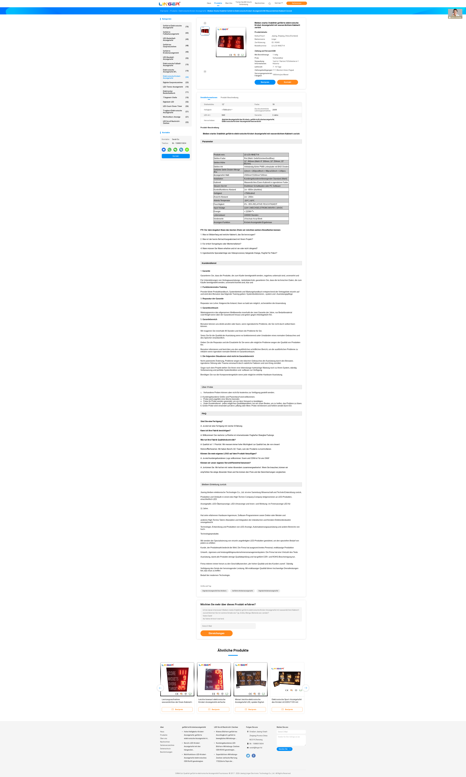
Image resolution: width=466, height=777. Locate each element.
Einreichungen (216, 633)
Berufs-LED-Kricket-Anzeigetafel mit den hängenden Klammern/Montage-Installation (192, 747)
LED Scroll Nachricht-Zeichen (176, 122)
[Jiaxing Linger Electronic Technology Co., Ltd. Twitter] (248, 756)
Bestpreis (265, 82)
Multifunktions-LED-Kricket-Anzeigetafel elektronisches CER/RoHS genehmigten (195, 757)
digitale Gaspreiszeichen (176, 82)
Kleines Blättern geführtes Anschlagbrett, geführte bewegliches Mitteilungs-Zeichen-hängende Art (226, 735)
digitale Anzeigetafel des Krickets (214, 591)
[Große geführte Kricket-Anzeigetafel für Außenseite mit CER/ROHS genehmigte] (287, 679)
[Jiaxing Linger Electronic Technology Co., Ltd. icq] (187, 149)
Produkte (163, 735)
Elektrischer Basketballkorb (176, 92)
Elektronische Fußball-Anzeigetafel (176, 64)
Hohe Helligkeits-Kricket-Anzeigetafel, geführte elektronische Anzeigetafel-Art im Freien (196, 735)
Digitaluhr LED (176, 102)
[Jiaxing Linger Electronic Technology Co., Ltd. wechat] (175, 149)
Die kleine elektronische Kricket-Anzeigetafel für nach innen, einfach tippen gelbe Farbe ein (249, 702)
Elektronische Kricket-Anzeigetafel (176, 77)
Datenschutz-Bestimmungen (166, 750)
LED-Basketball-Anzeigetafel (176, 39)
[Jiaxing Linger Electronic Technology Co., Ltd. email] (164, 149)
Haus (162, 732)
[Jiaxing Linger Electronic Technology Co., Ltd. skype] (181, 149)
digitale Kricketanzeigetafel (268, 591)
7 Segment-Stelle (176, 97)
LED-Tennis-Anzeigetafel (176, 87)
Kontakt (176, 156)
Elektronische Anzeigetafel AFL (176, 71)
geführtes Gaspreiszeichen (176, 46)
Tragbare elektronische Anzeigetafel (176, 112)
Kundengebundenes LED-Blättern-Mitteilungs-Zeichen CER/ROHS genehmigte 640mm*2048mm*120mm (227, 747)
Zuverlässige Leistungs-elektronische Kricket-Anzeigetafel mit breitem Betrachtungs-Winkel (177, 702)
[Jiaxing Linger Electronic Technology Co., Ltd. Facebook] (254, 756)
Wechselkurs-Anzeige (176, 117)
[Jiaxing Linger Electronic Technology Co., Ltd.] (169, 4)
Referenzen (296, 3)
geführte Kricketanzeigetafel (176, 52)
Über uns (163, 738)
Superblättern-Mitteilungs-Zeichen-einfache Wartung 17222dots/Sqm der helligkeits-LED (227, 758)
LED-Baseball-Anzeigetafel (176, 58)
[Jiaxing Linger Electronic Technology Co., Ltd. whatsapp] (169, 149)
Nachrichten (165, 742)
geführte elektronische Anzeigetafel (176, 27)
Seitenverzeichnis (167, 745)
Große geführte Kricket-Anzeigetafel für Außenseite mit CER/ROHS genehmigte (286, 702)
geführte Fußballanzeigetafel (176, 33)
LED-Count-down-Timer (176, 106)
